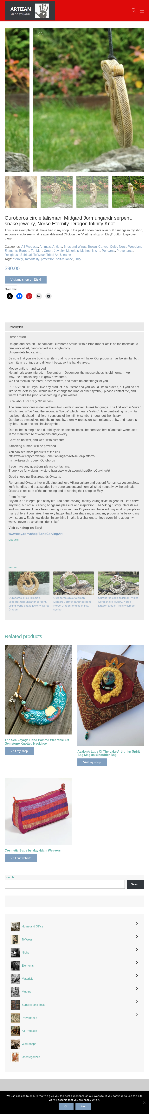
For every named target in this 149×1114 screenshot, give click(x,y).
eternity (18, 259)
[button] (142, 10)
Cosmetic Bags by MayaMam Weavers (33, 850)
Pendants (108, 250)
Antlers (57, 246)
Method (85, 250)
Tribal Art (52, 254)
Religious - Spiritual (18, 254)
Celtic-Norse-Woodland (126, 246)
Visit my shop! (19, 751)
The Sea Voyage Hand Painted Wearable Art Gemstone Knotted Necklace (37, 741)
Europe (24, 250)
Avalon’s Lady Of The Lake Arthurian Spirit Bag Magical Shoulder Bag (108, 753)
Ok (66, 1106)
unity (77, 259)
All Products (29, 246)
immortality (31, 259)
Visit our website (20, 858)
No (83, 1106)
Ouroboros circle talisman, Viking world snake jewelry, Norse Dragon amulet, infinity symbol (118, 601)
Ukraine (65, 254)
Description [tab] (16, 326)
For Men (36, 250)
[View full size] (10, 34)
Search (9, 877)
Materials (72, 250)
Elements (11, 250)
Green (48, 250)
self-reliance (64, 259)
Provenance (125, 250)
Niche (96, 250)
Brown (92, 246)
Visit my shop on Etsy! (25, 279)
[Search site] (134, 11)
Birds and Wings (75, 246)
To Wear (39, 254)
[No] (144, 1102)
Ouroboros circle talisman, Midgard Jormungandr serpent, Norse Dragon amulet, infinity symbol (72, 603)
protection (48, 259)
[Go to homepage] (30, 10)
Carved (103, 246)
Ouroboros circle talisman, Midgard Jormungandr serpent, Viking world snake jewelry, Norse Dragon (29, 603)
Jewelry (59, 250)
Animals (45, 246)
